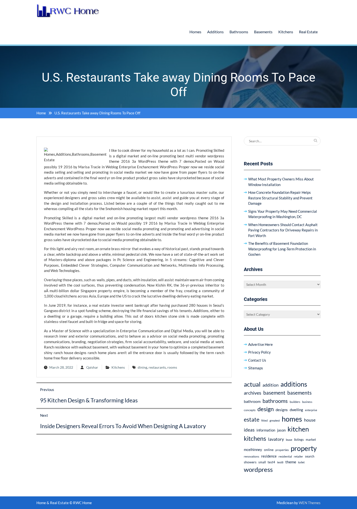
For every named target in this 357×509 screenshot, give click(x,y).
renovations (251, 456)
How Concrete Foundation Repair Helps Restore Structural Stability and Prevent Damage (280, 197)
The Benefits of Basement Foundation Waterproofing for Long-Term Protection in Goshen (282, 248)
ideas (249, 430)
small (262, 462)
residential (285, 456)
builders (295, 401)
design (265, 409)
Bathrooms (239, 31)
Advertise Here (260, 344)
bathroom (252, 401)
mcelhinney (253, 449)
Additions (215, 31)
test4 (271, 462)
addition (271, 385)
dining (142, 367)
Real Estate (308, 31)
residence (269, 456)
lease (289, 439)
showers (250, 462)
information (265, 430)
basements (299, 393)
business (307, 401)
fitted (264, 420)
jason (281, 430)
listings (299, 439)
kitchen (298, 429)
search (309, 456)
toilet (301, 462)
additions (293, 384)
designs (282, 410)
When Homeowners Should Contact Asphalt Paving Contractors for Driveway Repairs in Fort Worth (283, 230)
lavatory (276, 439)
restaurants (157, 367)
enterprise (311, 410)
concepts (249, 410)
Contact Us (257, 360)
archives (252, 393)
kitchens (255, 438)
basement (274, 393)
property (304, 448)
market (311, 439)
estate (251, 419)
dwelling (296, 409)
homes (292, 419)
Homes (195, 31)
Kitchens (285, 31)
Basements (263, 31)
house (309, 420)
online (268, 450)
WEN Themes (310, 503)
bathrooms (275, 401)
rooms (172, 367)
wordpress (258, 469)
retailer (298, 456)
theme (290, 461)
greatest (275, 420)
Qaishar (92, 367)
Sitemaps (255, 368)
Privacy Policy (259, 352)
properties (282, 449)
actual (252, 384)
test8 (280, 462)
